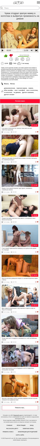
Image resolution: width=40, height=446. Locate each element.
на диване (17, 92)
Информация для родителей (27, 431)
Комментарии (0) (28, 59)
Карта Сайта (20, 435)
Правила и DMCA (8, 431)
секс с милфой (19, 90)
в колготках (8, 92)
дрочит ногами (9, 94)
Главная (9, 425)
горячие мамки (21, 88)
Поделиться (22, 59)
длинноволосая (9, 88)
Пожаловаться (16, 59)
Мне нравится (5, 55)
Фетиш (12, 84)
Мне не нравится (11, 55)
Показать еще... (20, 407)
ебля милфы (8, 90)
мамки (31, 88)
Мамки (6, 84)
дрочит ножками (28, 92)
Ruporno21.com (18, 415)
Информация (11, 59)
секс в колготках (32, 90)
